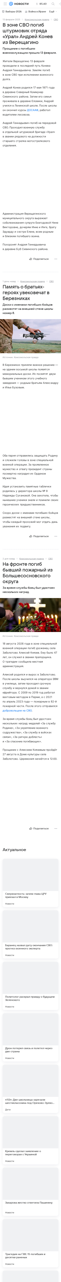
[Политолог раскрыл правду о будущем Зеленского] (30, 986)
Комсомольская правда (37, 19)
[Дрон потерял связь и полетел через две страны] (30, 1037)
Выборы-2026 (14, 11)
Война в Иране (37, 11)
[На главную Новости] (20, 4)
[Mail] (11, 4)
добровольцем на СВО (17, 710)
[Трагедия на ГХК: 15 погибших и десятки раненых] (30, 1243)
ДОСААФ (32, 110)
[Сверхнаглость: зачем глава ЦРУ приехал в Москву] (30, 883)
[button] (30, 336)
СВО (56, 19)
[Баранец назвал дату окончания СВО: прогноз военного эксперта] (30, 934)
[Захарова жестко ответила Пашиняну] (30, 1192)
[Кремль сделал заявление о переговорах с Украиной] (30, 1140)
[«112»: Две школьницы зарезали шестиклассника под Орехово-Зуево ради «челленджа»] (30, 1089)
